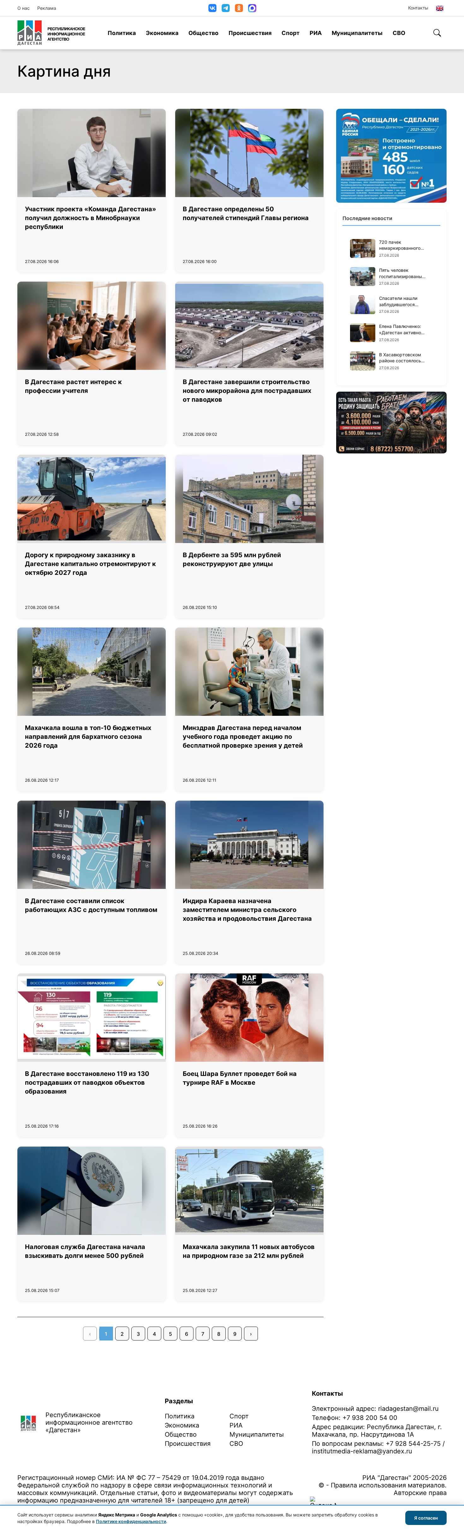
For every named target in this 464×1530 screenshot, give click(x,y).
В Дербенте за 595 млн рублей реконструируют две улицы (232, 559)
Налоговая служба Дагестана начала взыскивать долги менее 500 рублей (85, 1251)
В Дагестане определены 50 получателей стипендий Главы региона (246, 213)
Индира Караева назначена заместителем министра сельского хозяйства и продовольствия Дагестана (247, 909)
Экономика (162, 33)
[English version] (439, 8)
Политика (122, 33)
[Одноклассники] (239, 8)
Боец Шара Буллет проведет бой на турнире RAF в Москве (240, 1078)
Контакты (418, 7)
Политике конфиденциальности (131, 1521)
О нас (23, 8)
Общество (203, 33)
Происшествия (250, 33)
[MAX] (252, 8)
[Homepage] (51, 32)
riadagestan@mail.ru (408, 1408)
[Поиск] (437, 32)
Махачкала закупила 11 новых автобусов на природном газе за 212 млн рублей (249, 1251)
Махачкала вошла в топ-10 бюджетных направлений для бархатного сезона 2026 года (88, 736)
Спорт (291, 33)
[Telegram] (225, 8)
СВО (399, 33)
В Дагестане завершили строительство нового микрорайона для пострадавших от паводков (247, 390)
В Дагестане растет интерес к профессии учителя (73, 386)
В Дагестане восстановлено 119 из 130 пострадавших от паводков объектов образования (87, 1082)
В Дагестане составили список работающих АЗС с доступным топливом (91, 905)
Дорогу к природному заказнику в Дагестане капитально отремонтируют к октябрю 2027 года (90, 563)
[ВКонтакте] (212, 8)
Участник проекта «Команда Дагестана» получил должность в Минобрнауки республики (90, 218)
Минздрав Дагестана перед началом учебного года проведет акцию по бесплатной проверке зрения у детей (243, 736)
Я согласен (426, 1518)
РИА (316, 33)
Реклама (46, 8)
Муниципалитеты (357, 33)
